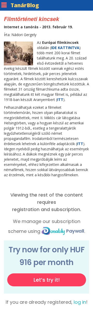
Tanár (25, 5)
